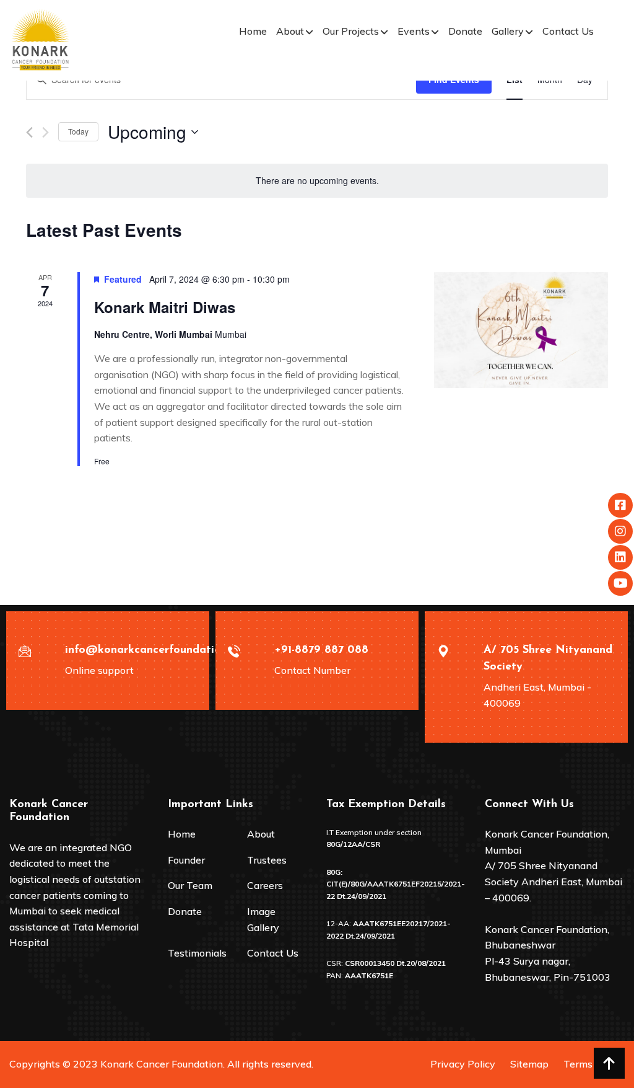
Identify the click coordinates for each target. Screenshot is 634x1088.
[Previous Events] (29, 132)
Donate (465, 31)
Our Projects (351, 31)
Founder (186, 860)
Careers (265, 885)
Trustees (267, 860)
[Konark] (40, 39)
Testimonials (197, 953)
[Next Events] (45, 132)
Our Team (190, 885)
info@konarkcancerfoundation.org (156, 650)
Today (78, 131)
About (290, 31)
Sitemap (529, 1064)
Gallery (508, 31)
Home (253, 31)
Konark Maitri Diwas (164, 306)
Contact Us (568, 31)
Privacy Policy (462, 1064)
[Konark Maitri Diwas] (521, 330)
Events (413, 31)
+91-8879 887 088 (321, 650)
